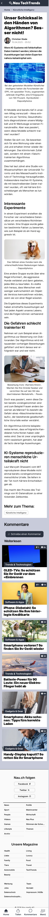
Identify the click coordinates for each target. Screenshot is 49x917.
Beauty (7, 875)
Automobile (9, 870)
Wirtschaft (31, 814)
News (6, 805)
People (7, 814)
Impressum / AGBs (34, 892)
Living (29, 851)
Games (7, 824)
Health (7, 851)
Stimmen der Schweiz (35, 824)
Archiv (7, 834)
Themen (29, 829)
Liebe (6, 855)
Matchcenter (32, 810)
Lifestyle (8, 829)
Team (28, 884)
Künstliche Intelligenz (23, 10)
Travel (29, 865)
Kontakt (29, 888)
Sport (6, 810)
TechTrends (31, 870)
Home (7, 10)
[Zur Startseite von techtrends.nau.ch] (24, 3)
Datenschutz (10, 892)
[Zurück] (1, 3)
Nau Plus (30, 819)
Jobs (6, 888)
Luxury (29, 855)
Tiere (6, 865)
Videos (7, 819)
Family (7, 860)
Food (28, 860)
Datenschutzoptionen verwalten (14, 896)
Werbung (8, 884)
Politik (29, 805)
